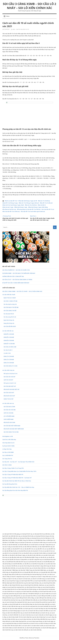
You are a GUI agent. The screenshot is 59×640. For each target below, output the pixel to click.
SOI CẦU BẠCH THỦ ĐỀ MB (11, 307)
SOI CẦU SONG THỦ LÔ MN (11, 432)
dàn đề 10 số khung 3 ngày (10, 203)
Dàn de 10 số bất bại (44, 201)
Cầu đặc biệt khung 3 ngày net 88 (28, 201)
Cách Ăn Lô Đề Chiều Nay (9, 439)
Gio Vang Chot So (7, 458)
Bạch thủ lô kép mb (9, 320)
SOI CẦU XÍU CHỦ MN (9, 410)
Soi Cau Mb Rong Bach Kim (9, 484)
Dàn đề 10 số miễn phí (47, 203)
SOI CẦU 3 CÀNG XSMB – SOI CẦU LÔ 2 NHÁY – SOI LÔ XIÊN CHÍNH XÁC (29, 6)
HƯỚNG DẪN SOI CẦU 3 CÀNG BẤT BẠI (13, 276)
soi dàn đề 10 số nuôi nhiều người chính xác (33, 211)
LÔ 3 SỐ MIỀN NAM (9, 416)
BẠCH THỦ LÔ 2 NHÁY (10, 298)
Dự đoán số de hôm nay (9, 209)
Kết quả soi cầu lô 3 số (10, 383)
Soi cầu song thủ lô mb (10, 317)
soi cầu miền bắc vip (7, 331)
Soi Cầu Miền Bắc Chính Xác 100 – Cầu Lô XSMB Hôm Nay (18, 487)
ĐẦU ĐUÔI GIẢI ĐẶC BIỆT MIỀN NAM (14, 429)
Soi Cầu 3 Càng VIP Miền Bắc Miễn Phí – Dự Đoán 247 (17, 477)
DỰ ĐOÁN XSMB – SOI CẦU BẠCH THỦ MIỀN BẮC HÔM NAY (18, 273)
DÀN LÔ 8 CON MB (9, 362)
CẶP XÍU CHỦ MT (8, 380)
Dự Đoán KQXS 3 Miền (8, 446)
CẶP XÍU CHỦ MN (8, 413)
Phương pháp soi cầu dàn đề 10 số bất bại (29, 209)
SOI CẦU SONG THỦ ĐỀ (10, 310)
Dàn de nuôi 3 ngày (8, 207)
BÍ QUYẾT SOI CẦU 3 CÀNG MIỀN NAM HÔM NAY (15, 283)
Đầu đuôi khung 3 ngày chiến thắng (38, 207)
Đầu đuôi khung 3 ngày (21, 207)
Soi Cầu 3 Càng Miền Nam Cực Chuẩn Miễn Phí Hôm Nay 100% (19, 471)
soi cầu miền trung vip (8, 370)
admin (13, 29)
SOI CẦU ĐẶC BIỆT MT (10, 386)
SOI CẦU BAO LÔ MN (9, 406)
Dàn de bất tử (42, 205)
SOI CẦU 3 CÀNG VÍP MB (10, 301)
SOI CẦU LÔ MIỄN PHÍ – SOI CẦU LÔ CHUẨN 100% (16, 270)
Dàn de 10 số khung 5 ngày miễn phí (29, 203)
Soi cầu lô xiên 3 (8, 350)
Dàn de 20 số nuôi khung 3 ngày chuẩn (13, 205)
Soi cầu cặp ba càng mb (10, 304)
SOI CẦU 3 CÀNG (7, 465)
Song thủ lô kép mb (9, 323)
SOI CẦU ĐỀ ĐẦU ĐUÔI (10, 326)
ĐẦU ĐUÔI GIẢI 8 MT (9, 396)
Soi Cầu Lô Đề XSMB (8, 452)
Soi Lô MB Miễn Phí (7, 455)
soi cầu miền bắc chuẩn (8, 294)
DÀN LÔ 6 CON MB (9, 359)
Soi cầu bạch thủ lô (9, 313)
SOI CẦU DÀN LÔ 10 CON (10, 366)
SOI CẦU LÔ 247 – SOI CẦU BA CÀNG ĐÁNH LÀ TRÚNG (17, 279)
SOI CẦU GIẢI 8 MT (9, 392)
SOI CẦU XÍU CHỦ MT (9, 376)
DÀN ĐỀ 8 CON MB (9, 340)
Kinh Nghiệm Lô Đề (7, 436)
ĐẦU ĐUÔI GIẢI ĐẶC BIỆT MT (11, 389)
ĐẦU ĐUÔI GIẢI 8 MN (9, 422)
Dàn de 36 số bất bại (31, 205)
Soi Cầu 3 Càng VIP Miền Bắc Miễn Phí (12, 474)
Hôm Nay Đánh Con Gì (23, 29)
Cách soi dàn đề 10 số (11, 201)
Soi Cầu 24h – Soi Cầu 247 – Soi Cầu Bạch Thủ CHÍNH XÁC (18, 462)
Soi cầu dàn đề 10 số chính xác (11, 211)
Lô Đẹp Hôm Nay (7, 449)
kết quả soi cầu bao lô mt (10, 373)
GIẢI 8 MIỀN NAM (8, 419)
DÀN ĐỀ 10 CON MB (9, 343)
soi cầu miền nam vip (8, 403)
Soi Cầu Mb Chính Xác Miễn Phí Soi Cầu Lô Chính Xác (16, 481)
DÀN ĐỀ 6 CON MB (9, 337)
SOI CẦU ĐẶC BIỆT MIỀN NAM (12, 425)
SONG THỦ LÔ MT (8, 399)
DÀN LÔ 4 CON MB (9, 356)
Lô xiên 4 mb (7, 353)
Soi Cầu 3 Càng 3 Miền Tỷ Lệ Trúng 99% (13, 468)
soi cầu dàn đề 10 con (48, 209)
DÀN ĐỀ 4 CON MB (9, 334)
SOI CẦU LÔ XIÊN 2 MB (10, 347)
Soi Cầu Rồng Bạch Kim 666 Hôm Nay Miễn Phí (15, 490)
